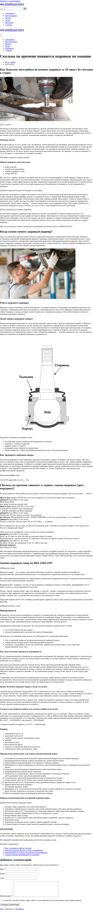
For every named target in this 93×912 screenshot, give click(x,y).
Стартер (8, 25)
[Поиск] (25, 8)
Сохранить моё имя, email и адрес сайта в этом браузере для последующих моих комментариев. (42, 900)
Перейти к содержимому (10, 1)
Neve (2, 909)
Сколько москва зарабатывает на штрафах (22, 855)
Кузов (7, 20)
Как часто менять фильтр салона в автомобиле (24, 850)
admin (12, 62)
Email (3, 874)
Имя (2, 869)
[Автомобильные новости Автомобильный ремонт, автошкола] (12, 5)
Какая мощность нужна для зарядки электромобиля (26, 852)
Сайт (2, 878)
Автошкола (10, 13)
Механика (9, 23)
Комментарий (6, 896)
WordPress (20, 909)
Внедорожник (11, 16)
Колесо (8, 18)
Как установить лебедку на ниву (18, 848)
